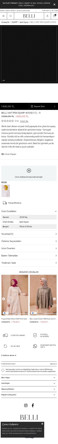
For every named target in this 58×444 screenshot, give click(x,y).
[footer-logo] (29, 417)
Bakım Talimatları (9, 255)
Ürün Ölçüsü (10, 154)
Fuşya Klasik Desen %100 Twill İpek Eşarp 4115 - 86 (14, 319)
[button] (21, 313)
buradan (44, 371)
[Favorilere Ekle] (55, 28)
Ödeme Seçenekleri (11, 241)
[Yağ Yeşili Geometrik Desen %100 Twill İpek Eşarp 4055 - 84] (5, 191)
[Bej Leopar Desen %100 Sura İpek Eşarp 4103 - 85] (43, 295)
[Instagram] (25, 405)
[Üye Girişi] (47, 15)
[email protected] (21, 10)
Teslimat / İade (8, 262)
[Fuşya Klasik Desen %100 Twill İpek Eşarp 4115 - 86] (14, 295)
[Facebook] (33, 405)
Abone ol (53, 364)
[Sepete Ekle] (26, 313)
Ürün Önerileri (8, 248)
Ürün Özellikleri (8, 211)
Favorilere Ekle (26, 276)
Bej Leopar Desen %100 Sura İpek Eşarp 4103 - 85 (43, 319)
